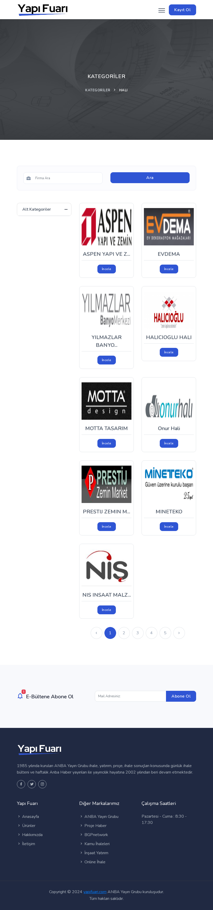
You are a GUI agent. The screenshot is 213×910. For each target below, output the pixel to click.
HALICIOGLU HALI (169, 337)
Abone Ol (181, 696)
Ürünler (28, 826)
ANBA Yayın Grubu (100, 816)
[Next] (179, 633)
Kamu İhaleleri (96, 844)
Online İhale (94, 862)
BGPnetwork (95, 835)
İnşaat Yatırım (95, 853)
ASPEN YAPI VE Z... (106, 254)
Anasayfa (30, 816)
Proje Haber (94, 826)
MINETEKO (169, 511)
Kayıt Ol (182, 10)
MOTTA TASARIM (106, 428)
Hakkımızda (32, 835)
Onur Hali (169, 428)
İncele (106, 269)
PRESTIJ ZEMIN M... (106, 511)
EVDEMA (169, 254)
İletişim (28, 844)
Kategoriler (97, 90)
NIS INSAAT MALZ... (106, 594)
